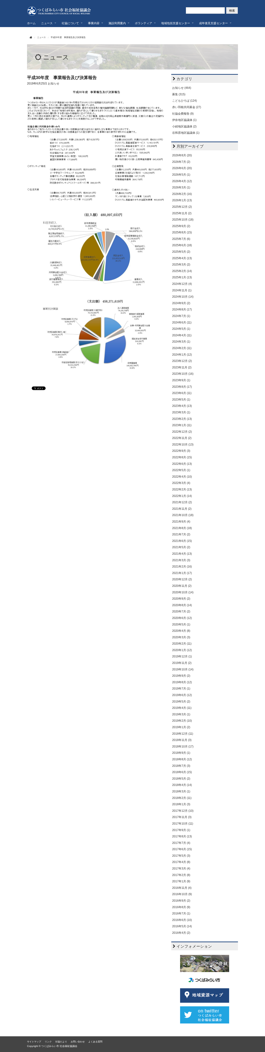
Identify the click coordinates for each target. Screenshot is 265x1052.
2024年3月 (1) (181, 341)
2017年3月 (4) (181, 868)
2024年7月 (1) (181, 316)
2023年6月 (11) (181, 393)
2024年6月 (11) (181, 322)
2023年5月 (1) (181, 399)
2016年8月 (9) (181, 907)
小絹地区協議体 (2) (184, 126)
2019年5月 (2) (181, 701)
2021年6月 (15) (182, 540)
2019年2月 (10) (182, 720)
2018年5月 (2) (181, 778)
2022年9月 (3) (181, 450)
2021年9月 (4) (181, 521)
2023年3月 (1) (181, 412)
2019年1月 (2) (181, 727)
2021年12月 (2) (182, 502)
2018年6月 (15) (182, 772)
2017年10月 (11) (182, 823)
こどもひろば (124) (184, 100)
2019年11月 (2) (181, 662)
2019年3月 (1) (181, 714)
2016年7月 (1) (181, 913)
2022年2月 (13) (182, 489)
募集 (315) (178, 94)
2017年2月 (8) (181, 875)
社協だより (61, 1041)
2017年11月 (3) (181, 817)
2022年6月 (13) (182, 463)
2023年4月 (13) (182, 405)
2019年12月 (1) (182, 656)
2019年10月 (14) (182, 669)
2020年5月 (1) (181, 624)
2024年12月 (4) (182, 283)
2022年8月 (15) (182, 457)
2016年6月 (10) (182, 919)
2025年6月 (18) (182, 245)
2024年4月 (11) (181, 335)
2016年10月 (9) (182, 894)
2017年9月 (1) (181, 830)
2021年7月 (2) (181, 534)
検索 (232, 10)
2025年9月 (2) (181, 226)
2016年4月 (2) (181, 932)
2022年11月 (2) (181, 438)
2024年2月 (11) (181, 348)
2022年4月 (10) (182, 476)
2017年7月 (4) (181, 842)
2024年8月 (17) (182, 309)
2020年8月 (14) (182, 605)
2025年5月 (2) (181, 251)
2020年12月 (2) (182, 579)
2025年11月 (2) (181, 213)
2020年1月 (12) (182, 650)
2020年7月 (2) (181, 611)
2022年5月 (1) (181, 470)
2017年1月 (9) (181, 881)
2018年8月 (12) (182, 759)
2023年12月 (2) (182, 360)
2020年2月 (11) (181, 643)
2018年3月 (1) (181, 791)
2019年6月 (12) (182, 695)
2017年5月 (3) (181, 855)
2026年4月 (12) (182, 181)
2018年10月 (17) (182, 746)
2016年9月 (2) (181, 900)
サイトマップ (34, 1041)
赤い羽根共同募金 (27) (186, 107)
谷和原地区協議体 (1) (185, 132)
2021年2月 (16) (182, 566)
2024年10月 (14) (182, 296)
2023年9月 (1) (181, 380)
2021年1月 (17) (182, 573)
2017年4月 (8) (181, 862)
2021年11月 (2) (181, 508)
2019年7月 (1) (181, 688)
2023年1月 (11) (181, 425)
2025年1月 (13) (182, 277)
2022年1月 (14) (182, 495)
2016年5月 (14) (182, 926)
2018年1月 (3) (181, 804)
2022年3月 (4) (181, 482)
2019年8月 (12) (182, 682)
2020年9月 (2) (181, 598)
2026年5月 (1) (181, 174)
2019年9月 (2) (181, 675)
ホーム (31, 23)
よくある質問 (95, 1041)
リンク (48, 1041)
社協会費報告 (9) (183, 113)
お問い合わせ (78, 1041)
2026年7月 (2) (181, 161)
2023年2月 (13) (182, 418)
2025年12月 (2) (182, 206)
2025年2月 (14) (182, 271)
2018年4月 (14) (182, 784)
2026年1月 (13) (182, 200)
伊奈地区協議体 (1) (184, 119)
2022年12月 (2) (182, 431)
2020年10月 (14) (182, 592)
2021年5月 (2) (181, 547)
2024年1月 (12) (182, 354)
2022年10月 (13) (182, 444)
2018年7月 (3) (181, 765)
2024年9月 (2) (181, 303)
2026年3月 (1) (181, 187)
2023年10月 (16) (182, 373)
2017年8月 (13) (182, 836)
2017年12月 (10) (182, 810)
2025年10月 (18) (182, 219)
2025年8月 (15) (182, 232)
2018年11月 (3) (181, 740)
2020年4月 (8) (181, 630)
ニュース (56, 57)
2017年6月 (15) (182, 849)
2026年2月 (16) (182, 193)
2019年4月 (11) (181, 707)
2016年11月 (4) (181, 887)
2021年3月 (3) (181, 560)
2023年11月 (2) (181, 367)
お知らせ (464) (181, 87)
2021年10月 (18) (182, 515)
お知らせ (53, 83)
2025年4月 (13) (182, 258)
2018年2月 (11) (181, 797)
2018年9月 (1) (181, 752)
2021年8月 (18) (182, 528)
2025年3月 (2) (181, 264)
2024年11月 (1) (181, 290)
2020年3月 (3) (181, 637)
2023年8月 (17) (182, 386)
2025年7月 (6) (181, 238)
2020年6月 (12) (182, 618)
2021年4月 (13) (182, 553)
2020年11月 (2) (181, 585)
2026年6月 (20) (182, 168)
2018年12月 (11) (182, 733)
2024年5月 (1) (181, 328)
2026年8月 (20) (182, 155)
